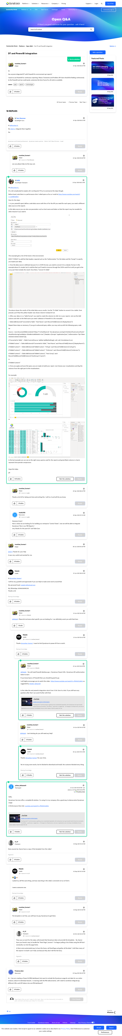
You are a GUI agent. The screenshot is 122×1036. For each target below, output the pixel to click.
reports (21, 84)
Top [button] (9, 1011)
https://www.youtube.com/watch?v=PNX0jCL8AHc (67, 681)
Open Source (44, 9)
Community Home (11, 9)
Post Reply (76, 999)
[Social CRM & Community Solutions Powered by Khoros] (111, 1012)
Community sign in (108, 9)
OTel (36, 9)
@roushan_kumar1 (16, 578)
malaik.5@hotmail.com (28, 585)
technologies (29, 84)
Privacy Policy (65, 1029)
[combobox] (61, 29)
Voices (63, 9)
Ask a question (98, 52)
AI (30, 9)
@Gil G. (12, 129)
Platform (23, 9)
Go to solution (75, 59)
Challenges (55, 9)
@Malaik (15, 619)
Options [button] (112, 46)
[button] (99, 1028)
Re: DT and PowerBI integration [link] (43, 46)
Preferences (105, 1032)
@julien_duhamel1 (35, 684)
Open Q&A (29, 46)
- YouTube (36, 699)
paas (15, 84)
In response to (27, 160)
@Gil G (10, 552)
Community (72, 9)
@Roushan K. (14, 125)
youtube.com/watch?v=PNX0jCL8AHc (41, 702)
